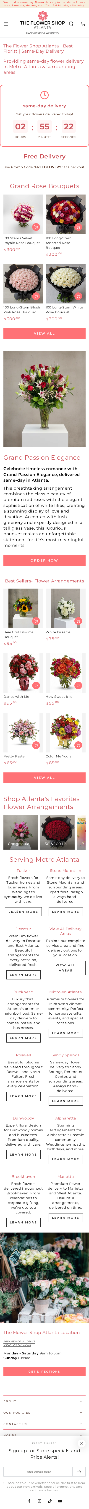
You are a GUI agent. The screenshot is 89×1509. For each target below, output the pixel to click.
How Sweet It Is (59, 697)
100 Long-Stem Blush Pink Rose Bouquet (21, 309)
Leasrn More (23, 911)
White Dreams (58, 632)
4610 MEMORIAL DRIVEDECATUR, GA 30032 (19, 1343)
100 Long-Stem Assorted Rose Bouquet (58, 243)
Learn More (65, 911)
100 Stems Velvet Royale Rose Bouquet (21, 240)
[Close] (82, 1443)
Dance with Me (16, 697)
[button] (71, 24)
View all (44, 333)
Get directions (44, 1371)
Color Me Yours (59, 756)
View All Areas (66, 967)
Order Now (44, 560)
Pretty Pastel (14, 756)
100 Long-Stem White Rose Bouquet (64, 309)
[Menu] (6, 24)
